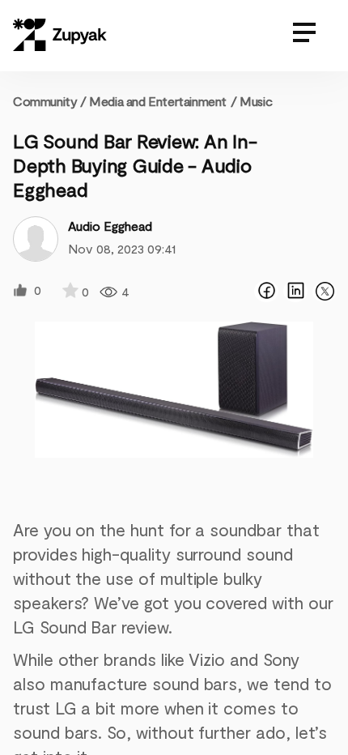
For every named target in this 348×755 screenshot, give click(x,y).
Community (50, 101)
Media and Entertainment (158, 101)
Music (256, 101)
